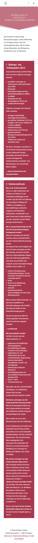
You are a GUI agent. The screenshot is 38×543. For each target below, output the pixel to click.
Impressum (8, 536)
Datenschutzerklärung (20, 536)
